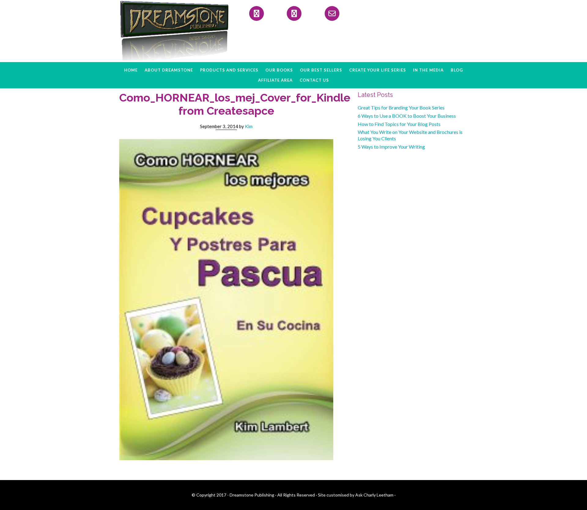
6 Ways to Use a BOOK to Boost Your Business (407, 116)
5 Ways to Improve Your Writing (391, 147)
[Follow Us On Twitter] (294, 13)
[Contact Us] (332, 13)
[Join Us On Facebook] (256, 13)
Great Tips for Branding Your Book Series (401, 107)
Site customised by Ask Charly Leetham (355, 494)
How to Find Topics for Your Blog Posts (399, 124)
